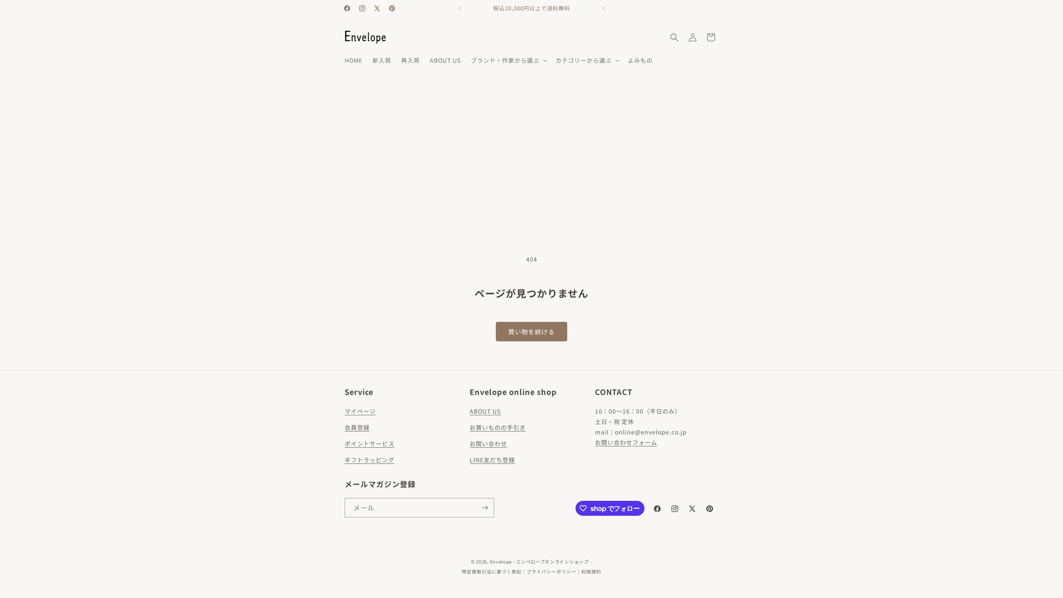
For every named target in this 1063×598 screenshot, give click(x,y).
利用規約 (591, 571)
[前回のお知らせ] (460, 8)
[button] (508, 60)
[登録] (484, 507)
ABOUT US (485, 411)
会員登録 (357, 427)
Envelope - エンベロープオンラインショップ (539, 561)
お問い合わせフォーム (626, 442)
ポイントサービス (369, 443)
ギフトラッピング (369, 460)
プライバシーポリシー (551, 571)
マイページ (360, 411)
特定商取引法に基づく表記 (492, 571)
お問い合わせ (488, 443)
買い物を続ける (531, 331)
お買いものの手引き (498, 427)
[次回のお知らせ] (603, 8)
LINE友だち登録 (492, 460)
